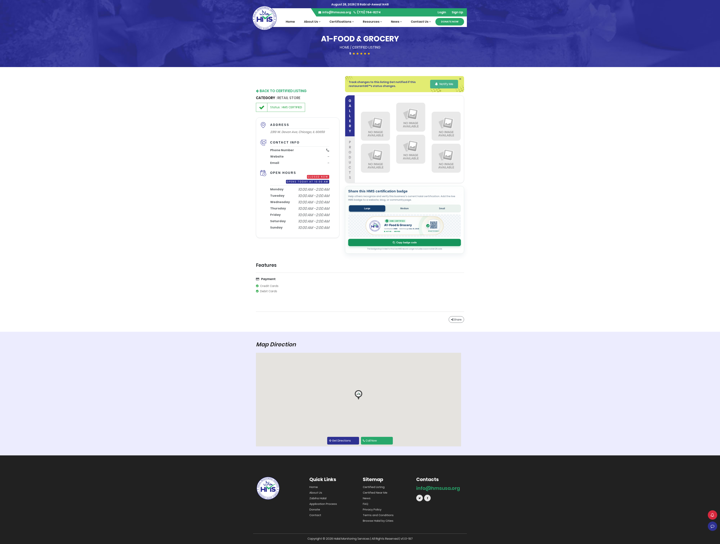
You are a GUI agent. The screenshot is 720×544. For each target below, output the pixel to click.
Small (442, 208)
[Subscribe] (712, 515)
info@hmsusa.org (336, 12)
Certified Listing (366, 47)
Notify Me (446, 84)
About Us (311, 21)
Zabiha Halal (317, 498)
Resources (371, 21)
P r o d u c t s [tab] (350, 160)
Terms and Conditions (378, 515)
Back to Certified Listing (283, 91)
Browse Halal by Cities (378, 521)
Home (290, 21)
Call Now (371, 440)
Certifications (340, 21)
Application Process (323, 504)
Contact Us (420, 21)
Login (442, 12)
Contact (315, 515)
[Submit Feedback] (712, 526)
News (395, 21)
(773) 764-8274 (368, 12)
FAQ (365, 504)
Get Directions (341, 440)
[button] (358, 395)
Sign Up (457, 12)
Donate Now (449, 21)
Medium (404, 208)
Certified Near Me (375, 493)
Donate (314, 509)
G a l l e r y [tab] (350, 115)
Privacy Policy (372, 509)
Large (367, 208)
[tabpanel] (411, 139)
